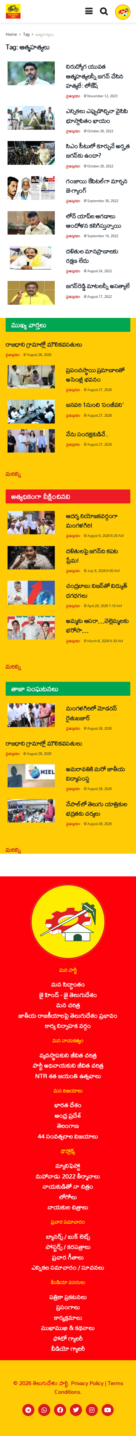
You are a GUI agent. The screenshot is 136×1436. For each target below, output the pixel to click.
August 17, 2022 (99, 296)
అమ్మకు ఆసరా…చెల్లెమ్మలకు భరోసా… (97, 625)
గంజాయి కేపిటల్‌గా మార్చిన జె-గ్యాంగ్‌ (96, 185)
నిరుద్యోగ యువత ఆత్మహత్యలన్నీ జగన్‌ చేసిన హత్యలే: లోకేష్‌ (95, 75)
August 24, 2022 (99, 271)
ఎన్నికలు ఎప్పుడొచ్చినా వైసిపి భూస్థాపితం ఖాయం (97, 115)
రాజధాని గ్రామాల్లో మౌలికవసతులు (44, 344)
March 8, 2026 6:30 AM (105, 640)
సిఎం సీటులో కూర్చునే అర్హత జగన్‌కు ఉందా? (98, 150)
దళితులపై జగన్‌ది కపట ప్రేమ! (92, 555)
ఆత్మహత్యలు (45, 34)
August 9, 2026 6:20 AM (105, 535)
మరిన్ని (13, 473)
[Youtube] (108, 1410)
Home (11, 34)
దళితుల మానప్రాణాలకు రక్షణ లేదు (92, 256)
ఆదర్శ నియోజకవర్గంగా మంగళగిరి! (92, 520)
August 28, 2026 (39, 354)
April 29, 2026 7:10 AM (104, 605)
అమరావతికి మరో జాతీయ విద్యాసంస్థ (95, 773)
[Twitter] (76, 1410)
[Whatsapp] (44, 1410)
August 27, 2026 (99, 389)
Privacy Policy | (89, 1383)
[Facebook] (60, 1410)
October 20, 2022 (100, 131)
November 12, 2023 (102, 96)
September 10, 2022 (102, 235)
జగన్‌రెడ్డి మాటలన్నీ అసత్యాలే (98, 285)
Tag (26, 34)
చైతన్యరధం (73, 96)
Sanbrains (120, 1428)
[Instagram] (92, 1410)
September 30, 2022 (102, 200)
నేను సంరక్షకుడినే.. (87, 434)
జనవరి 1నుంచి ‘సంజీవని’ (95, 404)
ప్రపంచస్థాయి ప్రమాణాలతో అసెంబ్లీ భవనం (95, 374)
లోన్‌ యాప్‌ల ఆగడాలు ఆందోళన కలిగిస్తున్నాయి (93, 221)
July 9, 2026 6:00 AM (103, 570)
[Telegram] (28, 1410)
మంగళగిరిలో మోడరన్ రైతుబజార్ (91, 713)
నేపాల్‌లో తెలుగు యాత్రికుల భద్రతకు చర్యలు (96, 808)
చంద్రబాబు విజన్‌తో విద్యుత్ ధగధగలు (96, 590)
